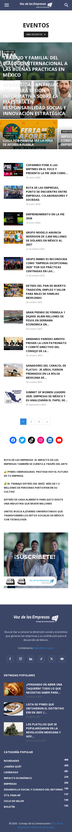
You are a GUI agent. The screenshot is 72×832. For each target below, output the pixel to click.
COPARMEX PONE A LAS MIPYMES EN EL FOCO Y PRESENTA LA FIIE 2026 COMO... (47, 169)
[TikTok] (41, 659)
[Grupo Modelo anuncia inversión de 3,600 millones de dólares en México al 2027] (13, 237)
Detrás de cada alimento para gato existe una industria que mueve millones (33, 501)
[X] (51, 659)
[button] (66, 5)
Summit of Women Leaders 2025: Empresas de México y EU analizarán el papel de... (46, 396)
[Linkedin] (31, 659)
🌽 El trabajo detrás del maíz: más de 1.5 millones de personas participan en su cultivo (32, 487)
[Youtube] (62, 659)
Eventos (9, 52)
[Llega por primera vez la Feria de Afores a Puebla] (29, 137)
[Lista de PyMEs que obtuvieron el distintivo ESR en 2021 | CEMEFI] (13, 709)
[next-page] (47, 421)
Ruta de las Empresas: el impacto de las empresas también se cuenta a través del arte (35, 462)
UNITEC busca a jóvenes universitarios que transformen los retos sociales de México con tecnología (34, 515)
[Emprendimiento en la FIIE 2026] (13, 218)
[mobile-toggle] (6, 5)
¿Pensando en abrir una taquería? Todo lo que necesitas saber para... (44, 688)
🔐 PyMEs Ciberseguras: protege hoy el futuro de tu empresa (36, 473)
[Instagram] (20, 659)
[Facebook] (10, 659)
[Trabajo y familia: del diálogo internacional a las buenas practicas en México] (36, 79)
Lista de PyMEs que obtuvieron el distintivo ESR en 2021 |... (45, 708)
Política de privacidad (42, 827)
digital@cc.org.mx (44, 648)
